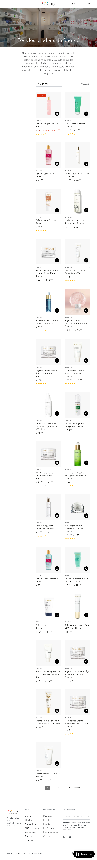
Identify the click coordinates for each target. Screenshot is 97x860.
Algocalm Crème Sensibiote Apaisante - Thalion (76, 323)
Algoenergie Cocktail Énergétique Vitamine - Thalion (76, 475)
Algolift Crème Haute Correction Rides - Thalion (46, 475)
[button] (75, 4)
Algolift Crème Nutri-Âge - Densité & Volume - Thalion (77, 674)
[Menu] (8, 4)
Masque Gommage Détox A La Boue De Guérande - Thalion (48, 674)
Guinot (28, 816)
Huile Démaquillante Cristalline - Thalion (74, 221)
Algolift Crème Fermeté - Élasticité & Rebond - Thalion (48, 373)
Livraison (47, 824)
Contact (47, 836)
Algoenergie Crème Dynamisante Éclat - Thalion (75, 528)
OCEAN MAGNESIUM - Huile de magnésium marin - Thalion (48, 426)
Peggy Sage (31, 824)
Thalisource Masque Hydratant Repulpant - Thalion (76, 373)
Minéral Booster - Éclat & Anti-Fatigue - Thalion (48, 321)
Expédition (48, 828)
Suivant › (77, 787)
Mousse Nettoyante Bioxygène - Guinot (74, 425)
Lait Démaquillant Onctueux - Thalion (45, 527)
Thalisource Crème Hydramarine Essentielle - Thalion (77, 723)
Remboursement (51, 832)
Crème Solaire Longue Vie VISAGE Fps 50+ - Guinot (48, 722)
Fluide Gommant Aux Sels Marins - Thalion (77, 580)
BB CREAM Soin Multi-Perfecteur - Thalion (75, 271)
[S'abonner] (89, 816)
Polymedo (22, 853)
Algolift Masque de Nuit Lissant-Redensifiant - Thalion (47, 273)
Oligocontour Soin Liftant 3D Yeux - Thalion (77, 626)
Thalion (29, 820)
